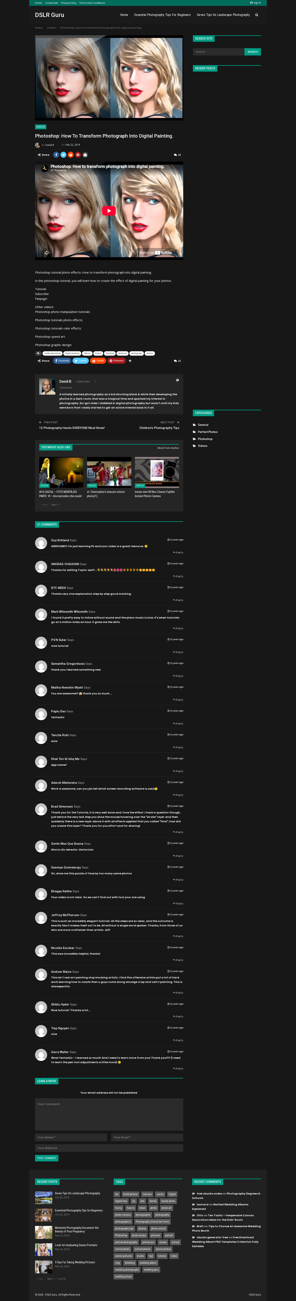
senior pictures (123, 1256)
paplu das (58, 711)
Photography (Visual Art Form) (152, 1221)
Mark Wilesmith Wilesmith (69, 611)
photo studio (139, 1235)
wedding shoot (123, 1276)
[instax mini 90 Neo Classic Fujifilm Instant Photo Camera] (157, 472)
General (203, 424)
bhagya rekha (61, 891)
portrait (169, 1235)
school (175, 1242)
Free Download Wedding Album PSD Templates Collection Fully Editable (225, 1241)
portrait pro (148, 1242)
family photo (168, 1201)
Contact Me (51, 3)
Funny (118, 1208)
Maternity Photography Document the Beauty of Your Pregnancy (77, 1229)
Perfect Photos (208, 432)
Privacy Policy (68, 3)
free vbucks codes (209, 1193)
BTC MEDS (58, 588)
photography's (123, 1221)
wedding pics (151, 1269)
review (163, 1242)
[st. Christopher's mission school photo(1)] (109, 472)
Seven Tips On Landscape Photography (223, 15)
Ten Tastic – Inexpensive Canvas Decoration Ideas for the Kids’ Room (223, 1217)
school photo (122, 1249)
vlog (117, 1262)
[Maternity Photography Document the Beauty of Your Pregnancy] (43, 1232)
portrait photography (126, 1242)
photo (153, 1208)
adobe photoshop (53, 353)
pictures (155, 1235)
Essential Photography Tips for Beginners (162, 15)
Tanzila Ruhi (60, 735)
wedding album (148, 1262)
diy (133, 1201)
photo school (158, 1228)
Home (38, 3)
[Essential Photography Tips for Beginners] (43, 1215)
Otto (200, 1215)
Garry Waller (60, 1052)
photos (150, 353)
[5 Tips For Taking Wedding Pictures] (43, 1266)
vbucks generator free (212, 1237)
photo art (122, 353)
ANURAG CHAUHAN (65, 564)
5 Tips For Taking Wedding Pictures (75, 1262)
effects (87, 353)
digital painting (72, 353)
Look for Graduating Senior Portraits (76, 1245)
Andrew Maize (61, 972)
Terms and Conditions (92, 3)
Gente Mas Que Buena (67, 843)
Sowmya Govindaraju (66, 867)
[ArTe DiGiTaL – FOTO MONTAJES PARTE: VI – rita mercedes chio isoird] (61, 472)
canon (160, 1194)
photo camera (123, 1214)
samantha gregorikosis (68, 664)
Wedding (130, 1262)
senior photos (163, 1249)
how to (98, 353)
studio (140, 1256)
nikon (142, 1208)
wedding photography (127, 1269)
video (174, 1256)
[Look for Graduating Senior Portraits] (43, 1249)
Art (116, 1194)
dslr (142, 1201)
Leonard (202, 1204)
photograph (136, 353)
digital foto (121, 1201)
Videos (40, 126)
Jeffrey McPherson (65, 915)
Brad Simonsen (62, 806)
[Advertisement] (227, 239)
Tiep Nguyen (60, 1028)
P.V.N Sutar (58, 640)
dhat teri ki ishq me (65, 759)
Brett (200, 1226)
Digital (172, 1194)
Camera (147, 1194)
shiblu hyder (60, 1004)
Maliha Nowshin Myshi (67, 687)
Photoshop (205, 439)
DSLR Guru (49, 14)
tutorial (162, 1256)
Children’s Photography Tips (159, 428)
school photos (143, 1249)
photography (162, 1214)
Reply (179, 552)
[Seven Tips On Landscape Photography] (43, 1197)
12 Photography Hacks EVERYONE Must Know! (72, 428)
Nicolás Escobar (63, 948)
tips (151, 1256)
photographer (143, 1214)
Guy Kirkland (60, 540)
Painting (110, 353)
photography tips (124, 1228)
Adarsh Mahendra (64, 783)
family (153, 1201)
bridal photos (130, 1194)
